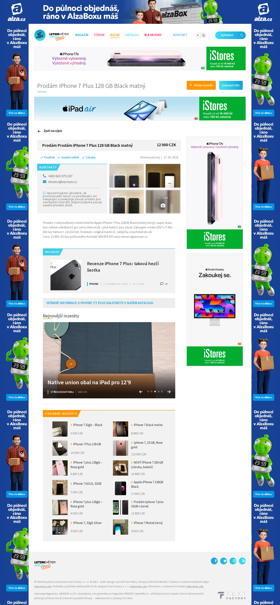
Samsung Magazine (45, 593)
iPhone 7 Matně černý (148, 523)
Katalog (132, 35)
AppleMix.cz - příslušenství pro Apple (156, 593)
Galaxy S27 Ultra (123, 598)
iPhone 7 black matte (148, 425)
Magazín (81, 35)
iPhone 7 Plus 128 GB (87, 444)
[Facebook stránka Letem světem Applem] (214, 561)
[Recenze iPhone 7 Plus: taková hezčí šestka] (65, 275)
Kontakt (180, 35)
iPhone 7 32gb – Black (87, 425)
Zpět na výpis (53, 131)
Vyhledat (227, 35)
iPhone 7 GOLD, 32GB (87, 483)
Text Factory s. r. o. (78, 581)
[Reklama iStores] (140, 58)
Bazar (115, 35)
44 (166, 284)
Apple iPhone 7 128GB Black (147, 484)
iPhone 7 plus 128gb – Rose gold (86, 464)
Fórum (99, 35)
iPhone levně (53, 598)
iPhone (93, 284)
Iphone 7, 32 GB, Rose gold (147, 445)
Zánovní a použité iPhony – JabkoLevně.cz (87, 598)
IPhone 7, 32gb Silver (87, 523)
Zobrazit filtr (231, 85)
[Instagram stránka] (233, 561)
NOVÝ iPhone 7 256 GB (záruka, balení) (147, 464)
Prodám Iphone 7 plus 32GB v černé (147, 504)
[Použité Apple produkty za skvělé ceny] (51, 35)
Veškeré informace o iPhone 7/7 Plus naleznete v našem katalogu (99, 303)
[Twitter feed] (223, 561)
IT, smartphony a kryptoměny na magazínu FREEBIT (103, 593)
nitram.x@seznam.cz (62, 182)
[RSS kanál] (242, 561)
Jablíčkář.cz (65, 593)
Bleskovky (153, 35)
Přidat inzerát (201, 85)
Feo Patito (131, 581)
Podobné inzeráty (61, 413)
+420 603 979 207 (60, 176)
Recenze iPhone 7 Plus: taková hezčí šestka (123, 267)
